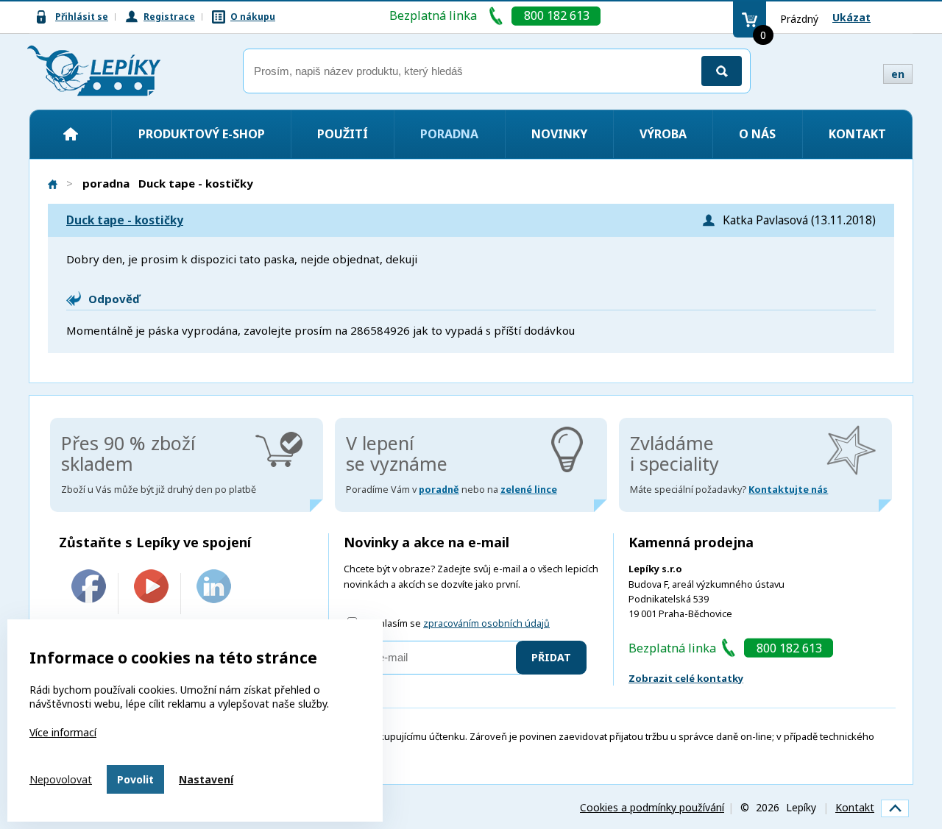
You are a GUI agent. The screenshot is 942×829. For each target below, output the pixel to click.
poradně (439, 489)
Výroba (663, 134)
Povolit (135, 779)
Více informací (62, 732)
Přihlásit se (81, 16)
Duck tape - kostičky (124, 220)
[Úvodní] (70, 134)
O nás (757, 134)
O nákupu (252, 16)
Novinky (559, 134)
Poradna (449, 134)
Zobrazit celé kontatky (685, 678)
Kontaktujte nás (788, 489)
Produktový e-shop (201, 134)
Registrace (169, 16)
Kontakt (857, 134)
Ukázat (851, 17)
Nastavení (206, 779)
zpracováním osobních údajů (486, 623)
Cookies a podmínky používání (652, 807)
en (897, 74)
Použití (342, 134)
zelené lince (528, 489)
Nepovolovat (60, 779)
